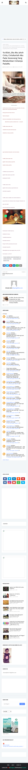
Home (8, 765)
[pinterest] (23, 478)
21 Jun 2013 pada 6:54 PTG (12, 343)
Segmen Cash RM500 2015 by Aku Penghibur (17, 588)
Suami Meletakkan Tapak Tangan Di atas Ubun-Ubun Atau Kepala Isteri (17, 609)
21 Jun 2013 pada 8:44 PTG (12, 365)
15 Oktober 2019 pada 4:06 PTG (13, 457)
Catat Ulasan (6, 459)
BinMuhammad (10, 373)
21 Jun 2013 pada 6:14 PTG (12, 318)
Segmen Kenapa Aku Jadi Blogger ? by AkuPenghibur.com (17, 636)
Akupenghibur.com (8, 67)
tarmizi (8, 321)
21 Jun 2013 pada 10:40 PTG (12, 406)
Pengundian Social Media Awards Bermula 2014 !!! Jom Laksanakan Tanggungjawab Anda (17, 623)
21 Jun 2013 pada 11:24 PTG (12, 436)
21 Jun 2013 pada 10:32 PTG (12, 378)
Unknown (8, 326)
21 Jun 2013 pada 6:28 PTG (12, 330)
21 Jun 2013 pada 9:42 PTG (12, 370)
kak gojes (8, 439)
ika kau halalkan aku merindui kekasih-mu (11, 45)
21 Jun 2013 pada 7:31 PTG (12, 360)
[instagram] (9, 482)
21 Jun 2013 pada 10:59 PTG (12, 428)
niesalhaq (8, 363)
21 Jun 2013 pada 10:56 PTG (12, 418)
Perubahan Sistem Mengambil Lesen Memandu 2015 (16, 615)
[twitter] (9, 478)
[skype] (23, 482)
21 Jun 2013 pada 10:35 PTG (12, 399)
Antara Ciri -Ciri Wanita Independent (15, 594)
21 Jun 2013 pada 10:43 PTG (12, 412)
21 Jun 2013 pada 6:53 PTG (12, 338)
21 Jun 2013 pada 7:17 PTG (12, 348)
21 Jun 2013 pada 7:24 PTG (12, 355)
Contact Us (18, 765)
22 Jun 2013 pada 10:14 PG (12, 442)
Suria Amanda (9, 453)
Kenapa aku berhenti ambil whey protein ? (13, 746)
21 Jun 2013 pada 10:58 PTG (12, 423)
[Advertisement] (14, 21)
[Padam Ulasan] (18, 318)
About (13, 765)
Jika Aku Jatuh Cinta (7, 258)
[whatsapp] (18, 482)
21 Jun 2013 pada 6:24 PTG (12, 323)
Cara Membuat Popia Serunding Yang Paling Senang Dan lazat (17, 601)
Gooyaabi (24, 767)
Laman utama (5, 44)
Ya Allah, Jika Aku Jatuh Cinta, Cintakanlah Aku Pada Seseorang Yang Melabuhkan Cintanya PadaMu (16, 300)
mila (7, 316)
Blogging (12, 767)
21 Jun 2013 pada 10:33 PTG (12, 384)
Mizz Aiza (8, 351)
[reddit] (18, 478)
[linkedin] (14, 478)
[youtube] (14, 482)
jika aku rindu (6, 260)
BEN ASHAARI (6, 745)
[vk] (5, 482)
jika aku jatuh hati (17, 258)
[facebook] (5, 478)
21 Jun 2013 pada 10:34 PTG (12, 389)
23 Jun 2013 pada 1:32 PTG (12, 450)
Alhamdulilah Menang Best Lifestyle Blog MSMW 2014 (15, 629)
